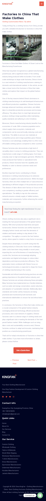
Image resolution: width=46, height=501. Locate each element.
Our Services (6, 429)
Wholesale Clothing (9, 447)
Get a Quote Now (23, 350)
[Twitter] (6, 397)
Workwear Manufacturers (11, 456)
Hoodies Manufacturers (10, 470)
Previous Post (14, 360)
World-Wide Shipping (9, 453)
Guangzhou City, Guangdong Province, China (17, 408)
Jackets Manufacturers (10, 473)
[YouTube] (10, 397)
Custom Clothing (8, 444)
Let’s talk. (13, 212)
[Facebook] (3, 397)
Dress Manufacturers (9, 462)
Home (4, 423)
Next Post (32, 360)
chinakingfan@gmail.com (11, 414)
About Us (5, 426)
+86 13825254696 (8, 411)
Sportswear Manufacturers (11, 465)
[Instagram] (13, 397)
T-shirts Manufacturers (10, 459)
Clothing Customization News (12, 22)
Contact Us (6, 435)
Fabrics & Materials (9, 450)
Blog (3, 432)
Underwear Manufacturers (11, 468)
